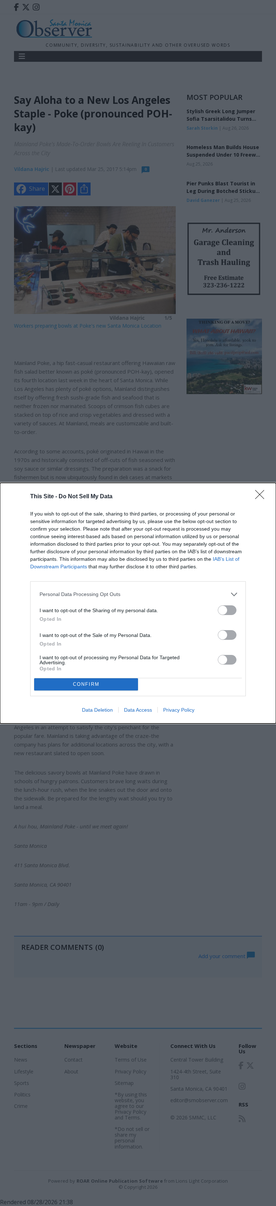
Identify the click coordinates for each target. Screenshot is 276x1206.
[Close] (262, 497)
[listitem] (138, 594)
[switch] (227, 610)
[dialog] (138, 603)
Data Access (138, 710)
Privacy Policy (178, 710)
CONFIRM (86, 684)
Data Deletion (97, 710)
